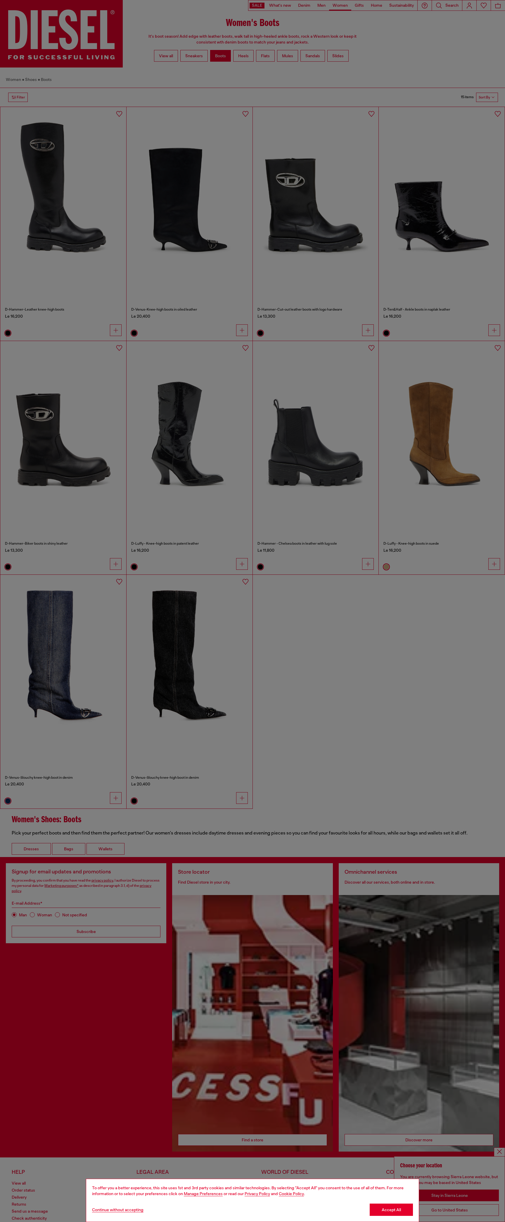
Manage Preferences (203, 1193)
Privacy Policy (257, 1193)
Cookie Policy (291, 1193)
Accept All (391, 1209)
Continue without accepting (117, 1209)
